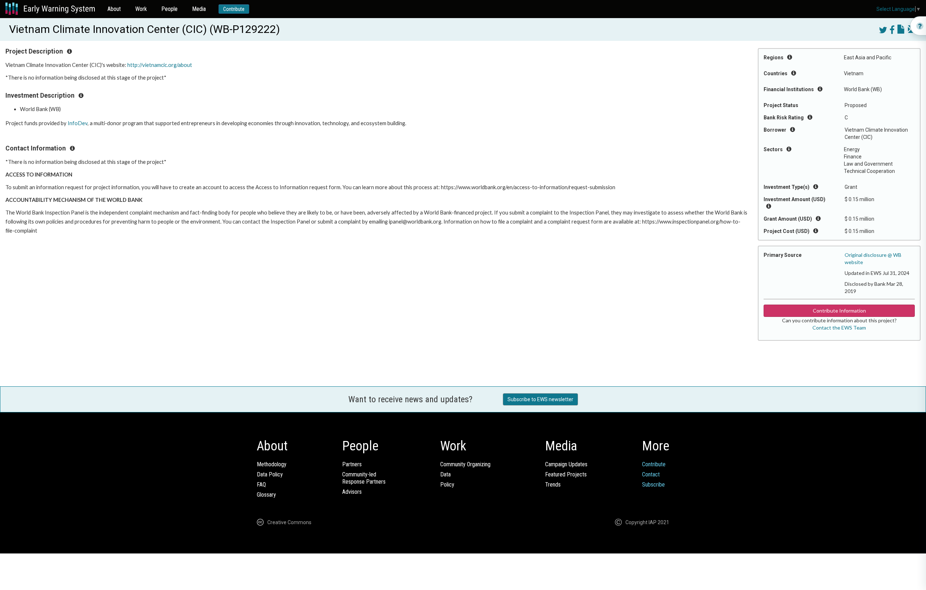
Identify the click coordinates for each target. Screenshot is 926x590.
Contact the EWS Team (839, 327)
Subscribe (653, 484)
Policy (447, 484)
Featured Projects (566, 474)
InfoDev (78, 123)
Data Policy (270, 474)
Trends (553, 484)
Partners (352, 464)
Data (445, 474)
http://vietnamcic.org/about (159, 65)
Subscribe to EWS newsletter (540, 399)
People (169, 8)
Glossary (266, 494)
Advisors (352, 491)
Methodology (271, 464)
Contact (651, 474)
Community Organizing (465, 464)
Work (141, 8)
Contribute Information (839, 310)
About (114, 8)
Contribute (234, 9)
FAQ (261, 484)
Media (199, 8)
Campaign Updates (566, 464)
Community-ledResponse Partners (364, 478)
